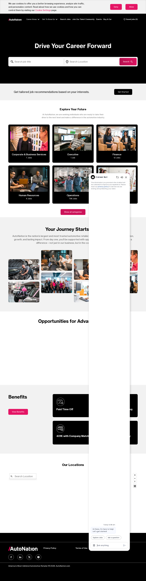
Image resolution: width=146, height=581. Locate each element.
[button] (73, 212)
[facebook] (11, 557)
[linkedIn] (20, 557)
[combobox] (36, 61)
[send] (124, 545)
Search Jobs (65, 19)
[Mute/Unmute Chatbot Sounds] (122, 177)
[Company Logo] (15, 19)
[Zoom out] (135, 478)
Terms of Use (81, 548)
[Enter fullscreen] (135, 486)
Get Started (123, 92)
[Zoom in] (135, 475)
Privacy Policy (49, 548)
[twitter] (29, 557)
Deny (116, 7)
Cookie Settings (43, 10)
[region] (109, 361)
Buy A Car (107, 19)
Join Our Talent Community (83, 19)
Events (99, 19)
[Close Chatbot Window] (126, 177)
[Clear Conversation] (117, 177)
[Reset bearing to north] (135, 481)
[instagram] (38, 557)
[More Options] (94, 545)
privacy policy (103, 187)
